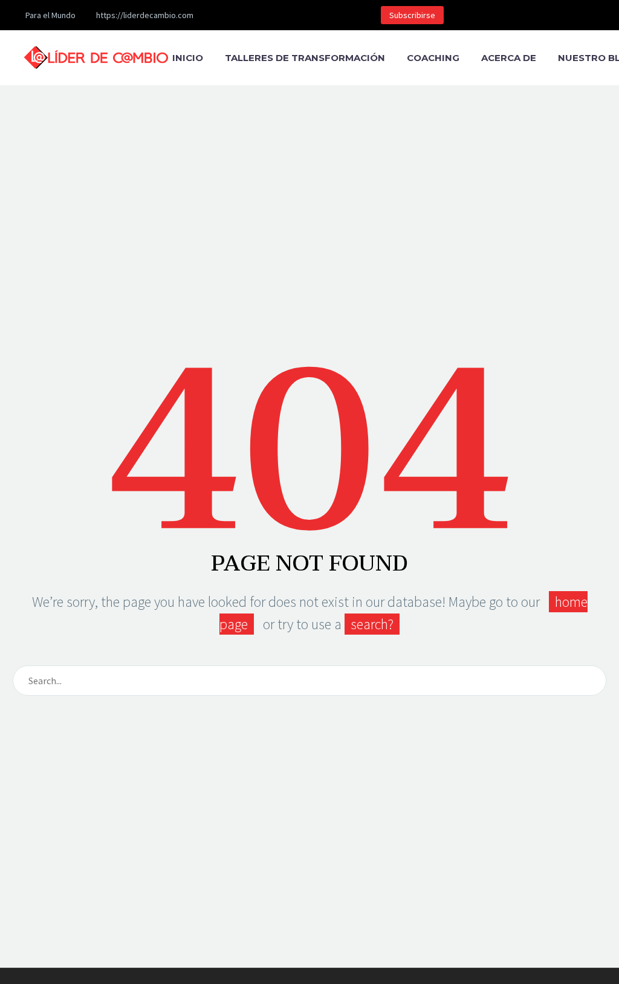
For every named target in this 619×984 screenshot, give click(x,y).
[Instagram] (296, 15)
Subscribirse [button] (412, 15)
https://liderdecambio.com (144, 15)
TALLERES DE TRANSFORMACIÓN (305, 57)
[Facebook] (242, 15)
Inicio (187, 57)
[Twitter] (278, 15)
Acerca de (508, 57)
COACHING (433, 57)
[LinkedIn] (260, 15)
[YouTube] (314, 15)
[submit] (591, 680)
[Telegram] (332, 15)
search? (372, 624)
